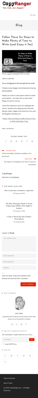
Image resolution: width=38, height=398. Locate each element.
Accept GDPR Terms (11, 344)
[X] (26, 324)
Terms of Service (9, 378)
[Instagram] (17, 324)
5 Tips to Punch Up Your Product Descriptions (19, 218)
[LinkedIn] (21, 324)
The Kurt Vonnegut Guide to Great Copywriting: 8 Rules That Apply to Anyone (19, 206)
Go (32, 339)
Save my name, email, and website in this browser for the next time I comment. (16, 277)
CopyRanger (7, 174)
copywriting (10, 128)
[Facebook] (12, 324)
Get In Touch (8, 383)
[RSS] (5, 362)
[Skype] (30, 356)
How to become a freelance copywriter (19, 190)
